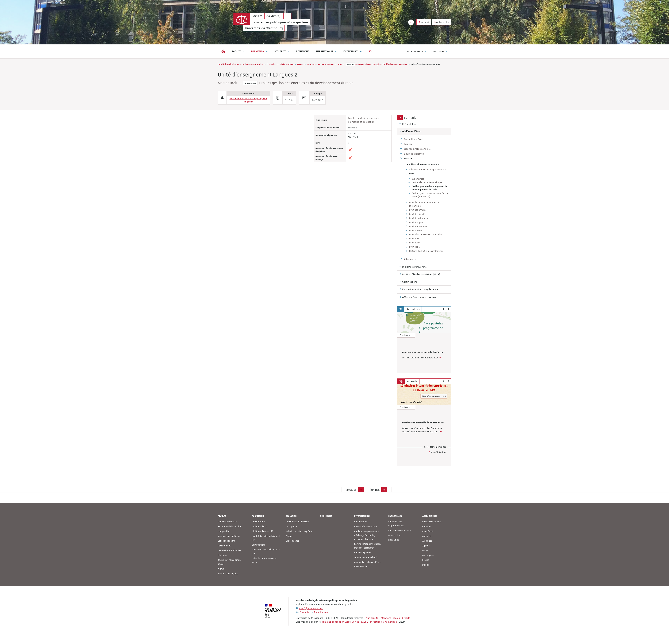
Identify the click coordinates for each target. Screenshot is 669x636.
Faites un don (442, 22)
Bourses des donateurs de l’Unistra (422, 352)
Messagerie (428, 555)
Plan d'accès (428, 531)
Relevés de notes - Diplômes (299, 531)
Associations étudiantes (229, 550)
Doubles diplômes (362, 552)
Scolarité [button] (280, 51)
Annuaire (426, 536)
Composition (224, 531)
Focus (425, 550)
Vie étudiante (292, 540)
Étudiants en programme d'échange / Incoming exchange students (366, 535)
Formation (271, 64)
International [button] (324, 51)
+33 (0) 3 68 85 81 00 (311, 608)
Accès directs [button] (415, 51)
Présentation (258, 521)
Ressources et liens (431, 521)
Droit (340, 64)
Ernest (425, 560)
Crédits (406, 617)
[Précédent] (443, 309)
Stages (289, 536)
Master (300, 64)
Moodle (425, 565)
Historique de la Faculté (229, 526)
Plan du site (372, 617)
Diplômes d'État (287, 64)
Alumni (221, 569)
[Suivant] (448, 309)
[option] (424, 342)
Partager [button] (350, 490)
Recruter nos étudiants (399, 530)
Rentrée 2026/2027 (227, 521)
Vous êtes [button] (438, 51)
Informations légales (228, 573)
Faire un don (394, 535)
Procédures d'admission (297, 521)
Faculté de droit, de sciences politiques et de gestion (240, 64)
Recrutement (224, 545)
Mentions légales (390, 617)
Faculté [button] (236, 51)
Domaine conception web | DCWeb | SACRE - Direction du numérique (359, 621)
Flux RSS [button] (374, 490)
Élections (222, 555)
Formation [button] (257, 51)
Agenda (426, 545)
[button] (370, 51)
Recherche (302, 51)
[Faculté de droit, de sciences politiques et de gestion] (241, 19)
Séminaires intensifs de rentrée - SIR (423, 422)
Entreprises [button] (350, 51)
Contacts (426, 526)
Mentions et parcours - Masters (320, 64)
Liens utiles (393, 540)
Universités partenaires (365, 526)
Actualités (427, 540)
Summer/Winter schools (366, 557)
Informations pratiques (229, 536)
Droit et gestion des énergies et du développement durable (381, 64)
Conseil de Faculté (226, 540)
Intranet (425, 22)
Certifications (258, 544)
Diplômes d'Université (262, 531)
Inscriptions (291, 526)
